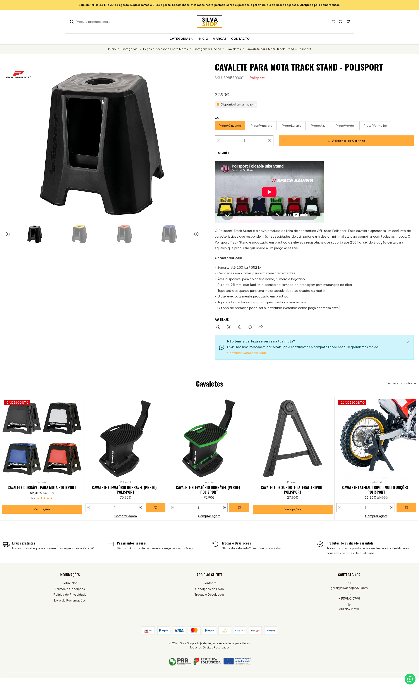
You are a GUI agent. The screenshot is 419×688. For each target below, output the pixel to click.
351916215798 (349, 609)
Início (112, 49)
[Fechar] (408, 341)
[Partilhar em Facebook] (218, 328)
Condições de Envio (209, 589)
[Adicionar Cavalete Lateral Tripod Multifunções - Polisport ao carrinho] (406, 507)
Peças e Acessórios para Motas (165, 49)
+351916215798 (349, 598)
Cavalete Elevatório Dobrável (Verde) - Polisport (209, 489)
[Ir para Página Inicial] (209, 21)
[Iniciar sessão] (340, 21)
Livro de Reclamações (70, 600)
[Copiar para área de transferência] (260, 328)
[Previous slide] (6, 234)
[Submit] (72, 21)
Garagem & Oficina (207, 49)
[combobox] (92, 21)
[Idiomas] (333, 21)
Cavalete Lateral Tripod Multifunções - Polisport (376, 489)
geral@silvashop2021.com (349, 588)
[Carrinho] (348, 21)
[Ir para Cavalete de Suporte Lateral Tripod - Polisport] (293, 439)
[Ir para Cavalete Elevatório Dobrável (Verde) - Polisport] (209, 439)
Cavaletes (234, 49)
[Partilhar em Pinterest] (250, 328)
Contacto (209, 583)
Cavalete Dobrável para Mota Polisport (42, 487)
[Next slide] (198, 234)
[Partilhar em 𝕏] (229, 328)
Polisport (257, 78)
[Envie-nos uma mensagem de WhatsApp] (410, 679)
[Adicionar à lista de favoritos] (78, 437)
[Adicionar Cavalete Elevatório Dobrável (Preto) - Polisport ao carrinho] (155, 507)
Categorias (129, 49)
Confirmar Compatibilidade (247, 353)
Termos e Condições (70, 589)
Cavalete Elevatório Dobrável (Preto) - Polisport (125, 489)
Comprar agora (125, 516)
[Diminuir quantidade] (218, 141)
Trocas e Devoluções (209, 594)
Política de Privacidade (69, 594)
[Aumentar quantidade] (269, 141)
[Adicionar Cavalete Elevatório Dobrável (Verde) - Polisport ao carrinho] (239, 507)
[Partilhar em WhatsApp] (239, 328)
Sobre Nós (69, 583)
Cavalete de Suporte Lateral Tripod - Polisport (293, 489)
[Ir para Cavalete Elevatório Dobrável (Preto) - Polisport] (125, 439)
